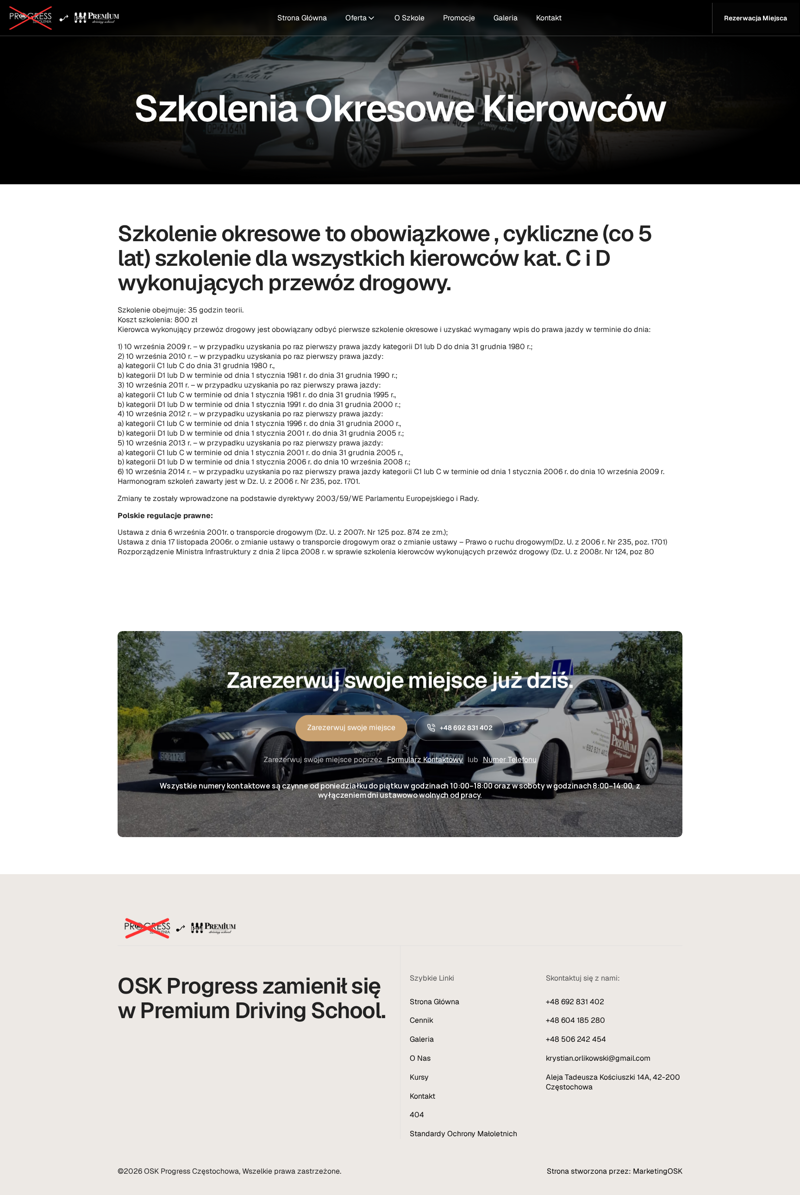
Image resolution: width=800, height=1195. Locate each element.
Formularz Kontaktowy (425, 759)
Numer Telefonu (510, 759)
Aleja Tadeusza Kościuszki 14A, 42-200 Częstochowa (614, 1082)
